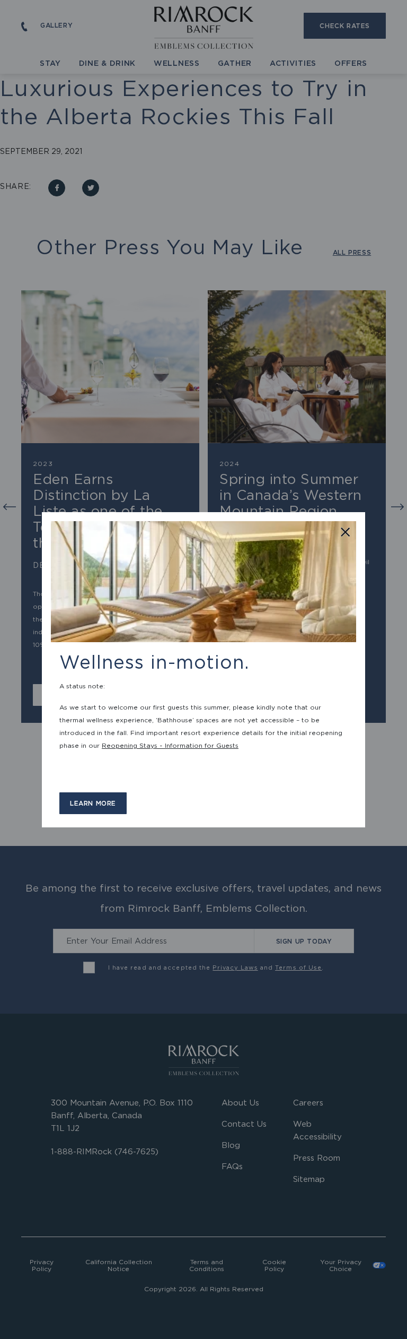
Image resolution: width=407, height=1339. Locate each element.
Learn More (93, 803)
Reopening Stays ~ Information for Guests (170, 745)
